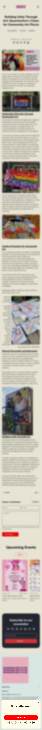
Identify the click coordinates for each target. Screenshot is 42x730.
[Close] (38, 702)
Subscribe (20, 717)
